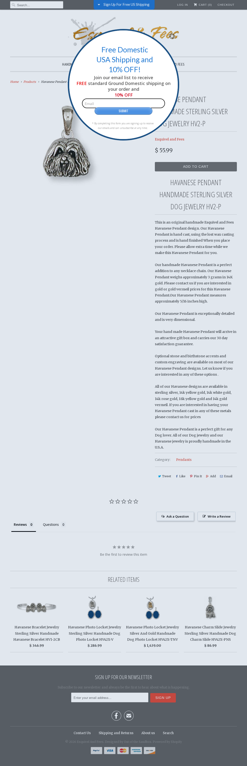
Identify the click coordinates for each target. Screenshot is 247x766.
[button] (172, 36)
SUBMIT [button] (123, 110)
